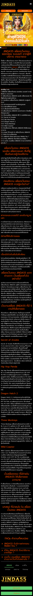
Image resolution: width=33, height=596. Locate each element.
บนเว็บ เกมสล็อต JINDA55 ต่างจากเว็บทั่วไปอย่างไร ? (17, 558)
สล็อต (17, 565)
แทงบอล (7, 569)
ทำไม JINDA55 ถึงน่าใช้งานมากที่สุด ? (17, 551)
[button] (30, 3)
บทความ (16, 569)
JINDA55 (14, 67)
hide (7, 89)
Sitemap (25, 569)
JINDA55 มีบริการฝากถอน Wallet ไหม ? (16, 545)
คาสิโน (24, 565)
